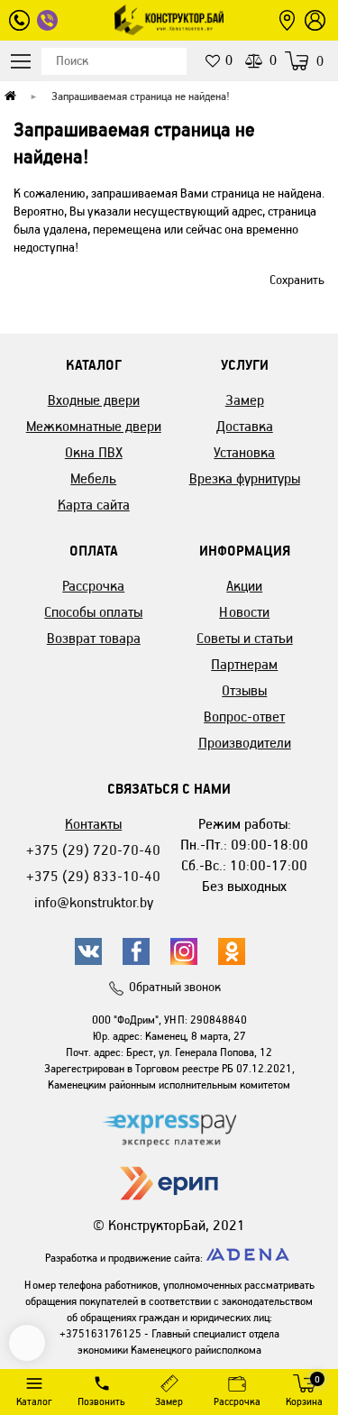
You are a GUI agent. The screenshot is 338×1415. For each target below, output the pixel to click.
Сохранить (296, 280)
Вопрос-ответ (244, 716)
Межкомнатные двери (93, 426)
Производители (244, 742)
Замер (244, 400)
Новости (244, 611)
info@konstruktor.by (93, 902)
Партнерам (244, 664)
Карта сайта (94, 504)
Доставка (244, 426)
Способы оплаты (93, 611)
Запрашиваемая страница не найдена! (140, 96)
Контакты (93, 823)
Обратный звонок (175, 987)
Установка (244, 452)
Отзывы (244, 690)
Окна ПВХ (94, 452)
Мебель (93, 478)
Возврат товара (94, 638)
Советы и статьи (244, 638)
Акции (244, 585)
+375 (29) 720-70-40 (93, 850)
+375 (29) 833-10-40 (93, 876)
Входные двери (94, 400)
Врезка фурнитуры (244, 478)
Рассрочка (93, 585)
